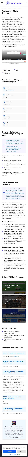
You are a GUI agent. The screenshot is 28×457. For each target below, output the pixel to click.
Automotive (6, 125)
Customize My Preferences (14, 454)
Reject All (21, 451)
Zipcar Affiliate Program (11, 285)
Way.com (16, 356)
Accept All (9, 451)
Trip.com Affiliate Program (12, 314)
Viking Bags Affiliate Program (13, 299)
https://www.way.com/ (8, 90)
